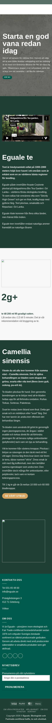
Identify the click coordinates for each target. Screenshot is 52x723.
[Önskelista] (38, 9)
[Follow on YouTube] (20, 655)
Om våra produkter (13, 710)
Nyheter (21, 712)
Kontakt (32, 712)
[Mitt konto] (43, 9)
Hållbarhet (32, 710)
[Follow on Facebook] (4, 655)
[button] (4, 9)
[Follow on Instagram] (10, 655)
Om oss (44, 710)
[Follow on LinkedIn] (15, 655)
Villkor (5, 608)
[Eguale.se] (21, 9)
